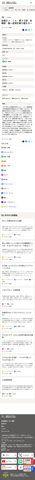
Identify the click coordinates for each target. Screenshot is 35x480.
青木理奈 (11, 90)
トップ (5, 8)
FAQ (2, 426)
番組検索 (11, 8)
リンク (3, 429)
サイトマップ (5, 431)
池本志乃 (7, 98)
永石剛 (26, 98)
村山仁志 (18, 90)
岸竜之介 (4, 90)
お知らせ (4, 424)
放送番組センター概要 (7, 421)
